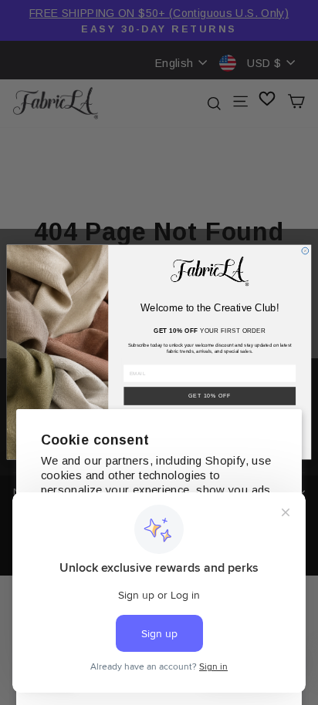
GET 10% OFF (210, 396)
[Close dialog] (305, 251)
